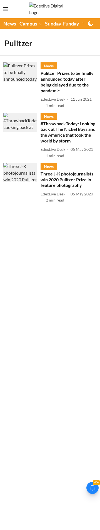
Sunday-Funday (62, 24)
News (9, 24)
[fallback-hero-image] (22, 85)
